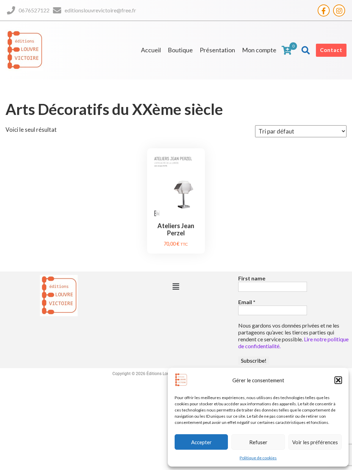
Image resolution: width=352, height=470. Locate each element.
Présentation (217, 50)
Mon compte (259, 50)
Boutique (180, 50)
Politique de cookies (258, 457)
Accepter (201, 442)
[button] (338, 380)
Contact (331, 50)
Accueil (151, 50)
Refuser (258, 442)
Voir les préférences (315, 442)
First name (251, 278)
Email (246, 302)
